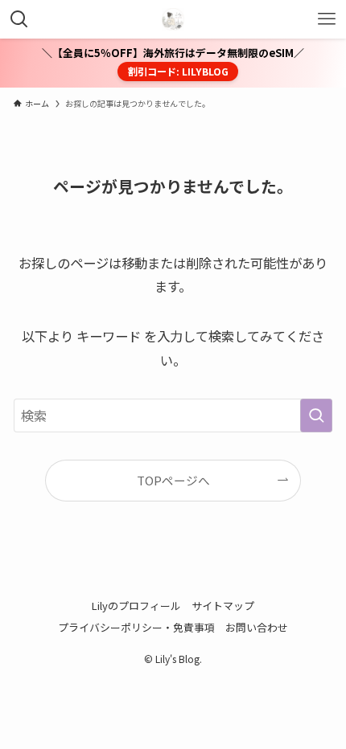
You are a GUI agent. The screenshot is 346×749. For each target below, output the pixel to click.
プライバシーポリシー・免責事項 (136, 627)
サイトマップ (223, 605)
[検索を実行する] (316, 416)
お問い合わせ (256, 627)
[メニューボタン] (326, 19)
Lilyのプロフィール (136, 605)
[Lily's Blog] (173, 19)
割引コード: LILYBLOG (178, 71)
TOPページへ (173, 480)
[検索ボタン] (19, 19)
